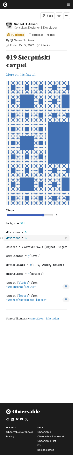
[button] (1, 52)
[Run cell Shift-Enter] (66, 238)
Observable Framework (50, 436)
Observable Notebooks (19, 431)
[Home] (23, 413)
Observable (44, 431)
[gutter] (2, 65)
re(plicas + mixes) (43, 34)
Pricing (10, 436)
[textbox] (36, 238)
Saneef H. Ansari (26, 24)
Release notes (45, 449)
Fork (50, 15)
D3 (39, 445)
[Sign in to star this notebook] (59, 15)
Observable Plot (46, 440)
